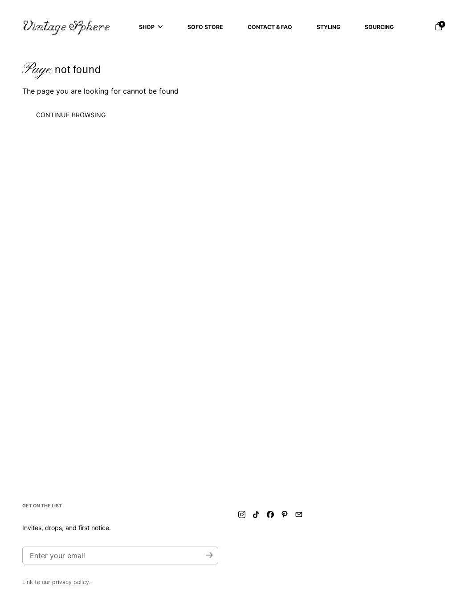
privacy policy (70, 582)
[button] (439, 26)
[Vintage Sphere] (66, 26)
